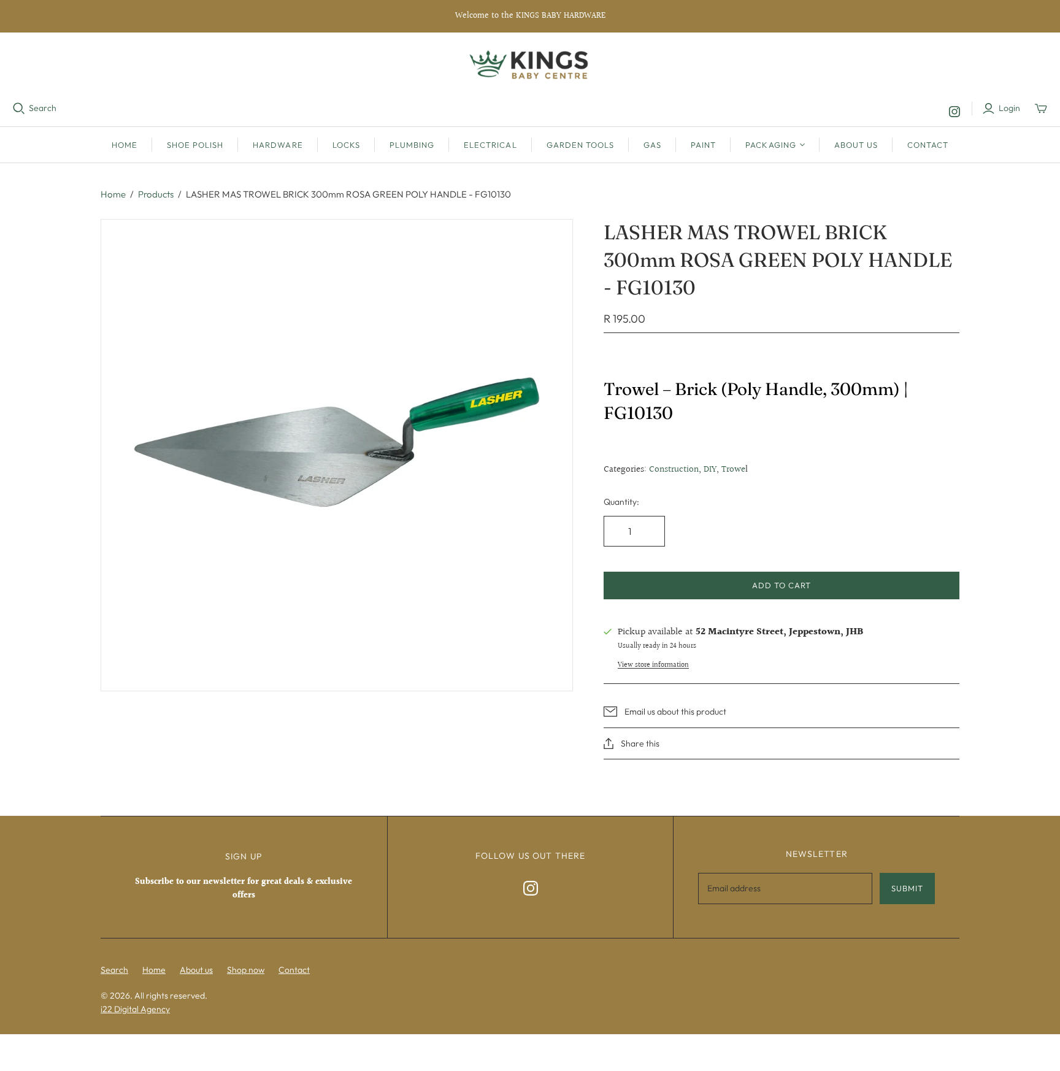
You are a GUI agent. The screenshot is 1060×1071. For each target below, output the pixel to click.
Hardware (277, 145)
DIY (710, 470)
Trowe (733, 470)
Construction (674, 470)
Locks (346, 145)
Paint (703, 145)
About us (856, 145)
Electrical (490, 145)
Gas (652, 145)
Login (1009, 107)
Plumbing (412, 145)
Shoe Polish (195, 145)
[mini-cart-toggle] (1041, 108)
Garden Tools (580, 145)
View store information (653, 665)
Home (124, 145)
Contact (927, 145)
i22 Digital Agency (135, 1009)
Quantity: (621, 501)
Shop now (245, 969)
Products (156, 194)
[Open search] (19, 108)
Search (42, 107)
